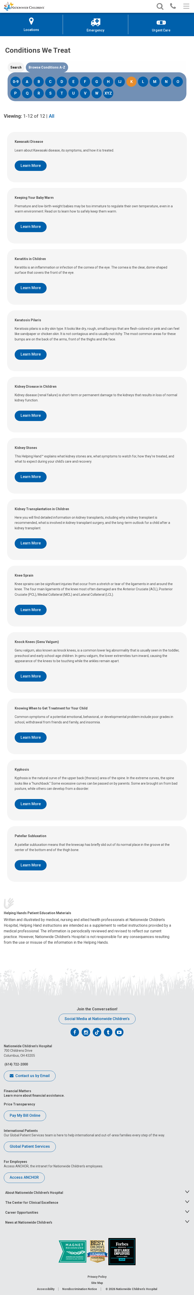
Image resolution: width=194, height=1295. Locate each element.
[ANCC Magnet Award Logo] (72, 1251)
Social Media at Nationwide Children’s (97, 1019)
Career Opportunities (21, 1212)
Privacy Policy (97, 1276)
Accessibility (45, 1289)
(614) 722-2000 (16, 1064)
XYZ (108, 93)
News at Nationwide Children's (28, 1222)
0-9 (15, 81)
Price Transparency (19, 1104)
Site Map (97, 1283)
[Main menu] (185, 6)
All (51, 116)
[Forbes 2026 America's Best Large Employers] (122, 1251)
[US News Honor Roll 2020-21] (97, 1251)
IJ (119, 81)
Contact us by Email (32, 1075)
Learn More (31, 165)
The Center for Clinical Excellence (31, 1202)
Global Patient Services (30, 1146)
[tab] (16, 67)
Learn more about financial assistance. (34, 1095)
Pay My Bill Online (25, 1115)
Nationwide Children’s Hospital (136, 1289)
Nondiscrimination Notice (79, 1289)
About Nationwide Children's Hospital (34, 1193)
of (34, 116)
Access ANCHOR (24, 1177)
